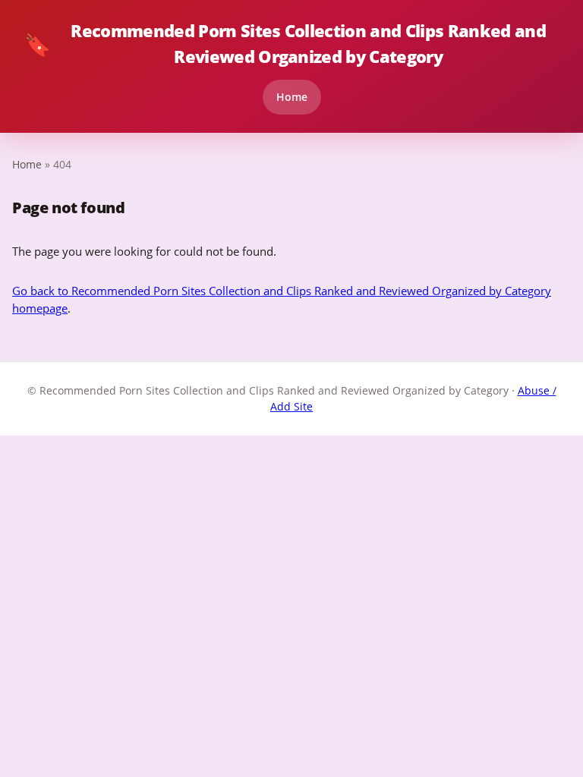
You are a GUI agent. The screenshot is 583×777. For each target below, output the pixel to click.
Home (291, 97)
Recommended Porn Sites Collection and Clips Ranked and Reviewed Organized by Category (285, 43)
